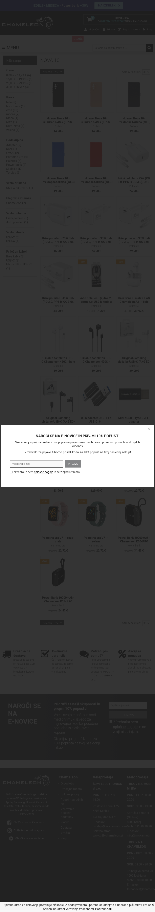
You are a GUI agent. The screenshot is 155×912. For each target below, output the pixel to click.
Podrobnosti (103, 909)
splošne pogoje (43, 472)
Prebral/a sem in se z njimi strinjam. (46, 472)
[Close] (149, 429)
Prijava (73, 463)
